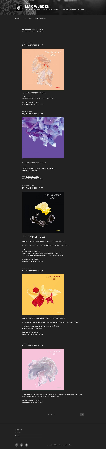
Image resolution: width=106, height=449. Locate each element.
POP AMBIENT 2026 (32, 45)
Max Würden (37, 6)
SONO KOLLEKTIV (58, 255)
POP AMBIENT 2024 (32, 188)
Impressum (18, 432)
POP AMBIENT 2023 (32, 270)
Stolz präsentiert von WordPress (63, 445)
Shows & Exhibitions (40, 18)
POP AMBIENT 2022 (32, 345)
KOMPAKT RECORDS (32, 102)
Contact (17, 435)
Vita (30, 18)
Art (24, 18)
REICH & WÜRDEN (44, 253)
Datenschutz (18, 429)
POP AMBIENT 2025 (32, 113)
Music (17, 18)
